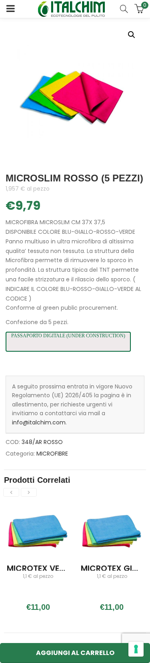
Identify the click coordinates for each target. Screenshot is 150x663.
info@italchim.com (39, 422)
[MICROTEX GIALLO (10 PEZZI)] (112, 508)
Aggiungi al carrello (75, 652)
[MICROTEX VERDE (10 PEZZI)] (38, 508)
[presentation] (11, 492)
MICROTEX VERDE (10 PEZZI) (60, 568)
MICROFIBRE (52, 454)
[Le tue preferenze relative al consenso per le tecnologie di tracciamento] (136, 649)
